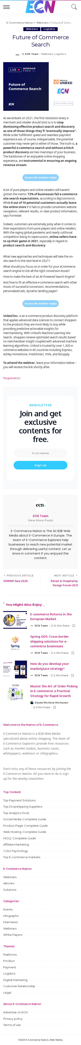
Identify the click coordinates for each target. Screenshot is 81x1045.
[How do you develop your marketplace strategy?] (15, 669)
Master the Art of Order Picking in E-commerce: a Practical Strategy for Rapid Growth (54, 691)
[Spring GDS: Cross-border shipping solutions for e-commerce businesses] (15, 643)
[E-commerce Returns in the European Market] (15, 620)
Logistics (49, 29)
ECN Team (32, 54)
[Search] (73, 6)
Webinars (32, 29)
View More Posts (40, 520)
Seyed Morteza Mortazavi (51, 703)
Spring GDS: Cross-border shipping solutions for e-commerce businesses (49, 641)
